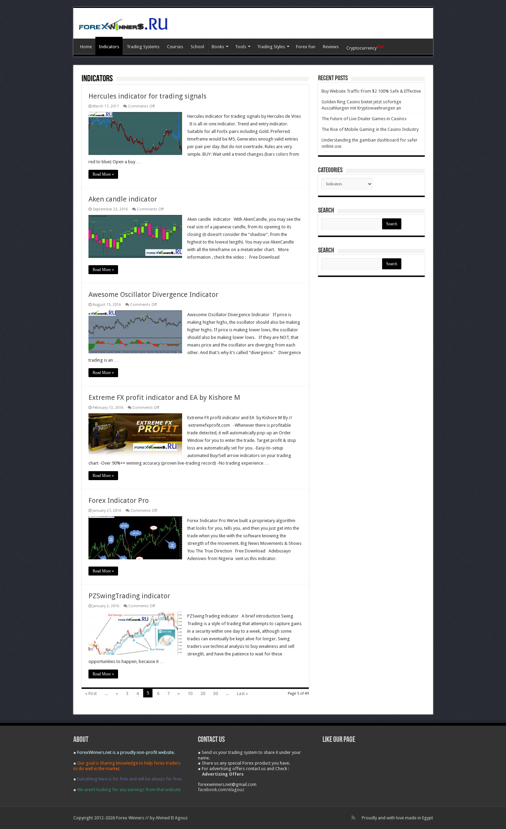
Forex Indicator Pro (118, 500)
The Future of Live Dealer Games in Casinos (364, 118)
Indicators (109, 46)
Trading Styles (271, 46)
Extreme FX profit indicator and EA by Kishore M (164, 397)
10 (190, 693)
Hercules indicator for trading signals (147, 96)
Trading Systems (143, 46)
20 (202, 693)
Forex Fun (305, 46)
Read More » (103, 174)
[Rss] (353, 818)
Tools (240, 46)
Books (218, 46)
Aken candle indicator (122, 199)
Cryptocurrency (365, 47)
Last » (242, 693)
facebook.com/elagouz (221, 789)
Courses (175, 46)
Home (86, 46)
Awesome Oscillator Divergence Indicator (153, 294)
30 (215, 693)
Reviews (331, 46)
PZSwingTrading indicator (129, 596)
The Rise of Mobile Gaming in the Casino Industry (370, 129)
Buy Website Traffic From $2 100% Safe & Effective (371, 91)
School (197, 46)
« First (91, 693)
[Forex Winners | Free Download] (123, 23)
